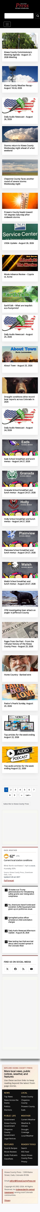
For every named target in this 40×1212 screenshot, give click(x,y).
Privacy (24, 1161)
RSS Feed (25, 1151)
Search (24, 1148)
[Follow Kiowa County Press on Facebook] (15, 969)
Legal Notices (10, 1138)
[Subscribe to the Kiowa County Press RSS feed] (23, 969)
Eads (23, 1110)
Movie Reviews (10, 1151)
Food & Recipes (10, 1148)
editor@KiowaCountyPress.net (23, 1180)
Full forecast (9, 880)
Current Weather (28, 1119)
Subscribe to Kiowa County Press (16, 804)
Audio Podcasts (10, 1155)
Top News (8, 1096)
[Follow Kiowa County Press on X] (7, 969)
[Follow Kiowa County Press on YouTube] (31, 969)
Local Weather (27, 1135)
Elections (8, 1110)
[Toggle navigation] (7, 24)
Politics (7, 1106)
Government (9, 1119)
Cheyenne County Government (9, 1132)
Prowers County (28, 1106)
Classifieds (8, 1158)
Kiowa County (27, 1096)
